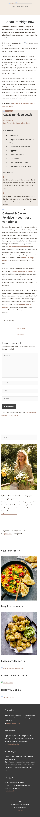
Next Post (20, 334)
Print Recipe (9, 111)
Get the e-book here (13, 744)
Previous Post (20, 328)
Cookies (20, 810)
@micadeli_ (10, 791)
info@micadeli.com (13, 723)
